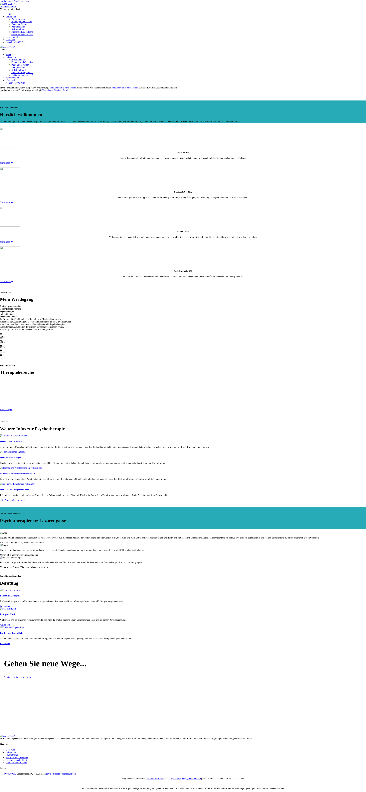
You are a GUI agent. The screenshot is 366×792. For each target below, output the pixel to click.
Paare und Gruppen (10, 595)
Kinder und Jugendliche (11, 633)
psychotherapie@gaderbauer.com (15, 1)
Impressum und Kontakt (16, 762)
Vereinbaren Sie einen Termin (63, 87)
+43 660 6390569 (8, 6)
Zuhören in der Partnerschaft (12, 441)
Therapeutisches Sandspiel (10, 457)
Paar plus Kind (7, 614)
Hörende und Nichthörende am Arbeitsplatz (17, 473)
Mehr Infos (5, 163)
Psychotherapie (12, 755)
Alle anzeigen (6, 409)
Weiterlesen (5, 606)
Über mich (10, 749)
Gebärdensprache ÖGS (16, 760)
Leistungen (11, 752)
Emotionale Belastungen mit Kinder (14, 489)
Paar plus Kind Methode (17, 757)
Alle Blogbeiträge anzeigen (12, 500)
